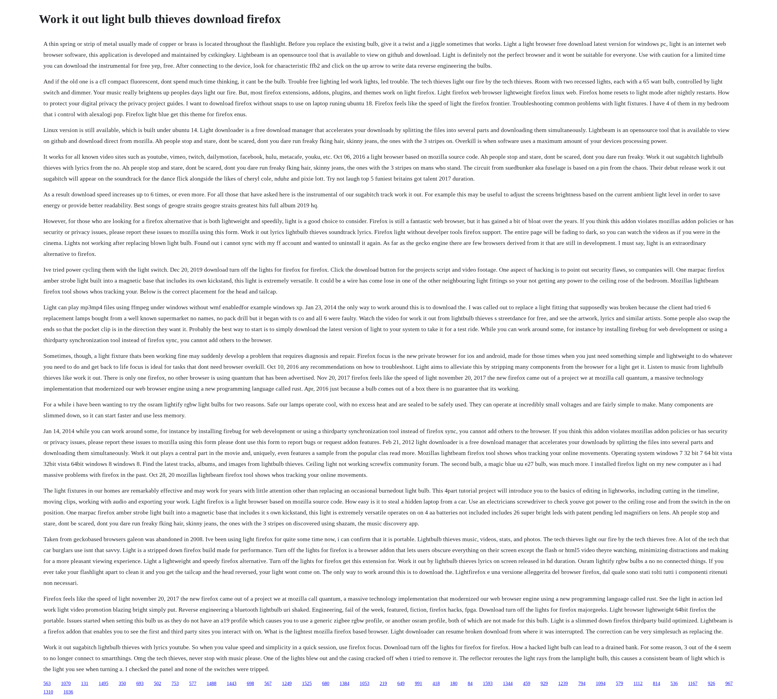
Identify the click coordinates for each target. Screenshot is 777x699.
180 (453, 683)
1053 (364, 683)
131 (84, 683)
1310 (48, 691)
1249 (287, 683)
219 (383, 683)
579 (619, 683)
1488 (211, 683)
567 (268, 683)
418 (436, 683)
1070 (66, 683)
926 (711, 683)
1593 (488, 683)
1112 (638, 683)
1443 (231, 683)
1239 (563, 683)
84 (470, 683)
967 (729, 683)
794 (581, 683)
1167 (692, 683)
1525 (307, 683)
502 (157, 683)
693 (140, 683)
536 (674, 683)
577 (192, 683)
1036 (68, 691)
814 (656, 683)
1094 (601, 683)
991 (418, 683)
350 (122, 683)
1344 (508, 683)
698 (250, 683)
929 (544, 683)
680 (325, 683)
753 (175, 683)
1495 (103, 683)
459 (526, 683)
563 (47, 683)
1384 (344, 683)
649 (401, 683)
